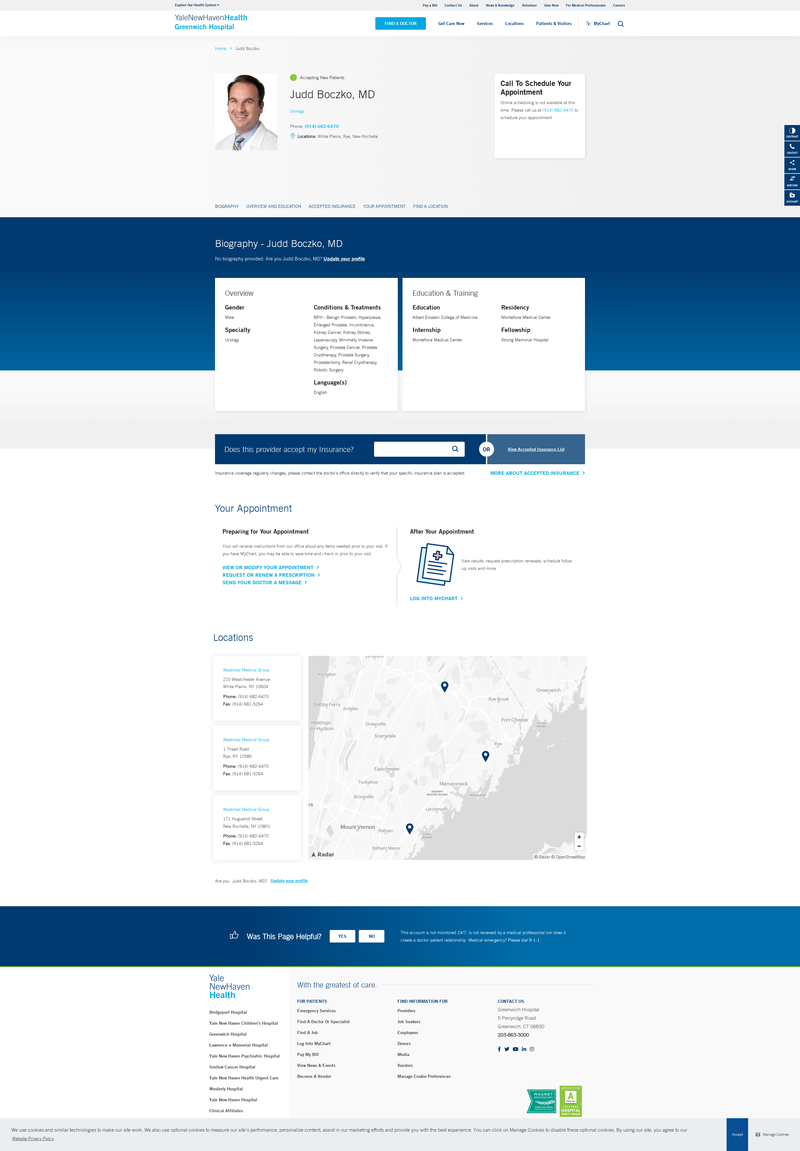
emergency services (316, 1010)
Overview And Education (273, 206)
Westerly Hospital (226, 1089)
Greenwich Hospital (228, 1034)
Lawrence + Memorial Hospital (238, 1045)
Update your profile (344, 258)
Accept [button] (737, 1134)
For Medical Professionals (586, 5)
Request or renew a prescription (268, 574)
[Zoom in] (579, 837)
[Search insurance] (457, 449)
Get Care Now (451, 23)
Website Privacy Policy (33, 1138)
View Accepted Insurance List (536, 449)
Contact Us (453, 5)
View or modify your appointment (267, 567)
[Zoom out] (579, 846)
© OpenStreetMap (568, 857)
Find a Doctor (401, 23)
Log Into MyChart (434, 598)
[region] (447, 758)
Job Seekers (409, 1021)
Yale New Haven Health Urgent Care (243, 1078)
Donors (404, 1043)
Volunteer (529, 5)
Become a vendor (314, 1076)
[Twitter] (506, 1049)
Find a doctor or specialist (323, 1021)
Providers (406, 1010)
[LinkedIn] (524, 1049)
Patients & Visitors (554, 23)
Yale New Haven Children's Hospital (243, 1023)
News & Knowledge (500, 5)
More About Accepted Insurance (534, 472)
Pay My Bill (308, 1054)
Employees (408, 1032)
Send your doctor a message (262, 582)
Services (485, 23)
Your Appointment (384, 206)
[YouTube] (515, 1049)
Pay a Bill (430, 5)
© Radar (542, 857)
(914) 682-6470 (322, 126)
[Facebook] (499, 1049)
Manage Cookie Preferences (424, 1076)
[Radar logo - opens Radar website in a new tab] (322, 854)
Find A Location (430, 206)
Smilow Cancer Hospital (232, 1067)
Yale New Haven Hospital (233, 1100)
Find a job (307, 1032)
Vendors (405, 1065)
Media (403, 1054)
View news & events (316, 1065)
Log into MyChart (314, 1043)
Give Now (551, 5)
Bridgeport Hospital (228, 1012)
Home (220, 48)
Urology (297, 111)
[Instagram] (532, 1049)
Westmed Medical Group (246, 670)
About (473, 5)
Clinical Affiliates (226, 1110)
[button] (772, 1135)
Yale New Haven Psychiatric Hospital (244, 1056)
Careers (619, 5)
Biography (227, 206)
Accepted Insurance (332, 206)
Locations (514, 23)
